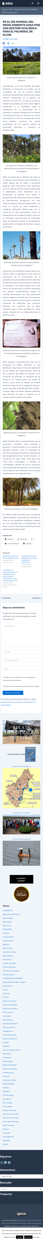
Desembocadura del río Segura (14, 982)
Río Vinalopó (7, 1103)
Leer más (36, 1237)
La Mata (6, 1042)
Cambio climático (9, 963)
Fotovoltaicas (8, 1020)
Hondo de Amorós (9, 1035)
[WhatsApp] (13, 43)
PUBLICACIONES (9, 1084)
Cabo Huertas (8, 956)
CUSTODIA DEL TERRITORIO (13, 978)
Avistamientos (8, 937)
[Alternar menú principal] (38, 3)
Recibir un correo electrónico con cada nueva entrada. (21, 686)
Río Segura (7, 1099)
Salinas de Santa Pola (11, 1114)
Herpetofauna (8, 1031)
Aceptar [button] (19, 1237)
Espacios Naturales (10, 1005)
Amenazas (7, 926)
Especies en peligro (10, 1008)
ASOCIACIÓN (7, 929)
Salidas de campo (9, 1110)
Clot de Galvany (8, 975)
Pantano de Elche (9, 1080)
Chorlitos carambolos (11, 971)
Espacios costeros (9, 1001)
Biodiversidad (8, 941)
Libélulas (6, 1046)
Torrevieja (6, 1133)
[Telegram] (8, 43)
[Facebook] (4, 43)
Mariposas (7, 1057)
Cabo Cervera (8, 948)
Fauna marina (8, 1012)
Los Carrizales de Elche (11, 1050)
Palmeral (6, 1076)
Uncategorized (8, 1137)
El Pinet (5, 997)
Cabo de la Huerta (9, 952)
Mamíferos (7, 1054)
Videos (5, 1144)
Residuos (6, 1091)
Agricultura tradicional (11, 914)
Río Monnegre (8, 1095)
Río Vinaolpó (7, 1106)
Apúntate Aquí (12, 12)
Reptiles (6, 1088)
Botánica (6, 944)
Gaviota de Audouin (10, 1024)
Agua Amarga (8, 918)
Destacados (7, 986)
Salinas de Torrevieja (10, 1118)
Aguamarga (7, 922)
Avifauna (6, 933)
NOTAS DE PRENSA (10, 1065)
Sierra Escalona (9, 1125)
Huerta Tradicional (10, 1039)
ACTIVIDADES (8, 910)
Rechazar (28, 1237)
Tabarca (6, 1129)
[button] (33, 3)
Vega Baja (6, 1140)
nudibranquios (8, 1073)
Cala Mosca (7, 959)
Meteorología (8, 1061)
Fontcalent (7, 1016)
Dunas (5, 990)
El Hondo (6, 993)
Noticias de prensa (10, 1069)
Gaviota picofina (9, 1027)
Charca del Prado (9, 967)
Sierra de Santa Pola (10, 1122)
